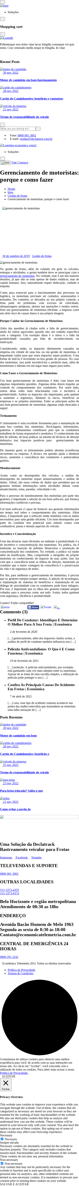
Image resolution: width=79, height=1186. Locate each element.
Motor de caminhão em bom (18, 735)
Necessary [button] (6, 1135)
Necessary (11, 1139)
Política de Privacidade (21, 970)
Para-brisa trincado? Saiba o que (21, 790)
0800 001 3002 (27, 135)
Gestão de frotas (17, 195)
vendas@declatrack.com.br (36, 138)
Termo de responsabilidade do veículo (24, 117)
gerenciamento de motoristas (17, 275)
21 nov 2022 (10, 801)
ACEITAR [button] (8, 1076)
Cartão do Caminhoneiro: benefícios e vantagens (31, 98)
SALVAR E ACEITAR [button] (14, 1184)
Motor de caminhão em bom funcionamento (28, 80)
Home (11, 188)
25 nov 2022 (10, 109)
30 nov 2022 (10, 72)
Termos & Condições (20, 973)
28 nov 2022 (10, 91)
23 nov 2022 (10, 783)
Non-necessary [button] (9, 1159)
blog (10, 192)
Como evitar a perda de (15, 809)
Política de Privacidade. (14, 1073)
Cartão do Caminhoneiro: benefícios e (24, 753)
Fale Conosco (20, 162)
